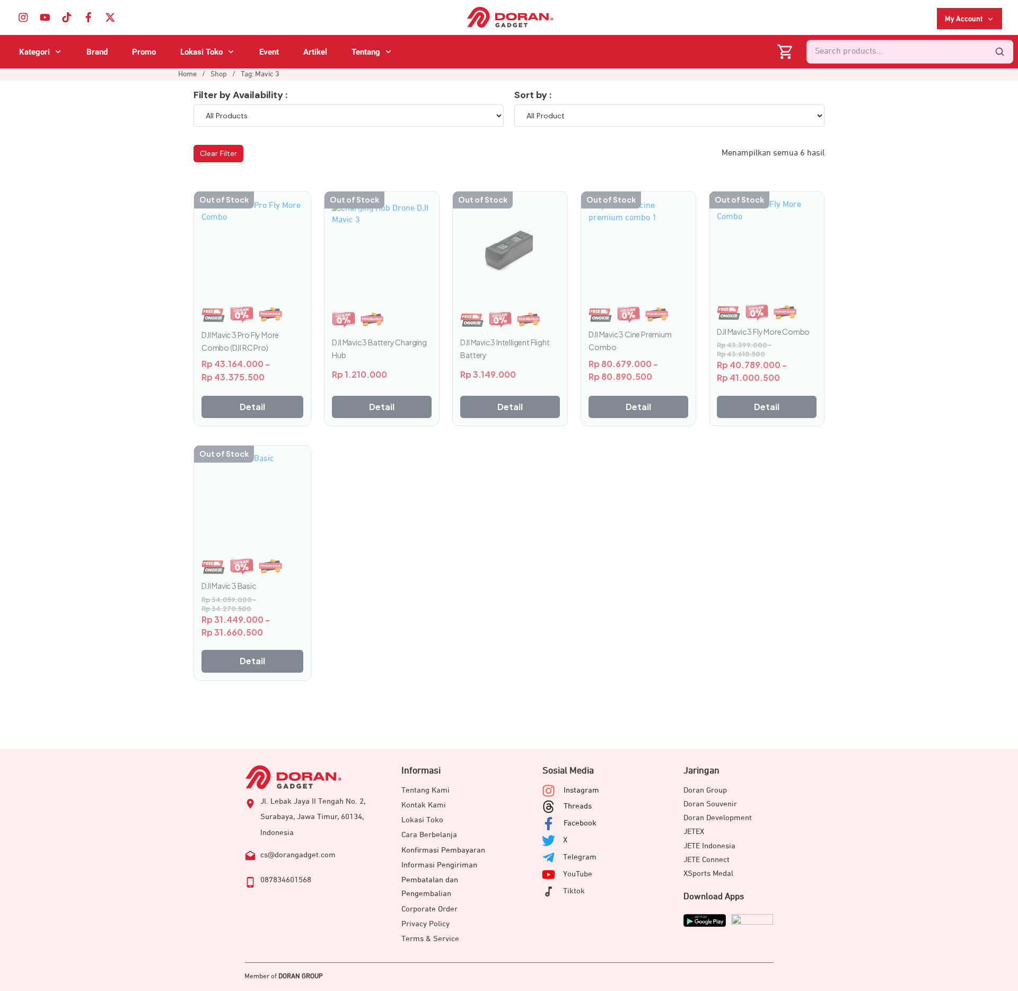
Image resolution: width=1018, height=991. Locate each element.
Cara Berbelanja (429, 835)
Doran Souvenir (710, 804)
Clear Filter (218, 153)
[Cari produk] (999, 52)
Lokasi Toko (422, 820)
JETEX (693, 832)
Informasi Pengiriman (439, 865)
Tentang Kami (425, 790)
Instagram (581, 790)
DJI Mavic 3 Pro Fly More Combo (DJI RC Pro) (240, 341)
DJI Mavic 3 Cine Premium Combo (630, 340)
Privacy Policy (425, 924)
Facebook (580, 823)
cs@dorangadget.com (298, 855)
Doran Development (717, 818)
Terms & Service (430, 939)
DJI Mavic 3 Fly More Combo (763, 331)
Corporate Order (429, 909)
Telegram (579, 857)
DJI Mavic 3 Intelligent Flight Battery (504, 348)
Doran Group (705, 790)
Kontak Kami (423, 805)
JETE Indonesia (709, 846)
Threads (578, 806)
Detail (252, 406)
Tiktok (574, 891)
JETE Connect (706, 860)
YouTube (577, 874)
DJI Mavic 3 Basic (228, 585)
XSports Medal (708, 873)
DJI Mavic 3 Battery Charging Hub (379, 348)
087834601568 (285, 880)
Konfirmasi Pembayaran (443, 850)
